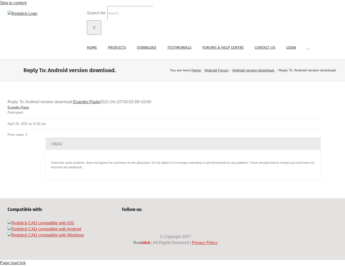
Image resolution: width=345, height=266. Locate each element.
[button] (308, 47)
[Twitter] (133, 223)
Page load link (13, 263)
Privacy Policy (204, 243)
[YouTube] (141, 223)
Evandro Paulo (86, 102)
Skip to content (13, 3)
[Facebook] (124, 223)
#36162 (57, 143)
